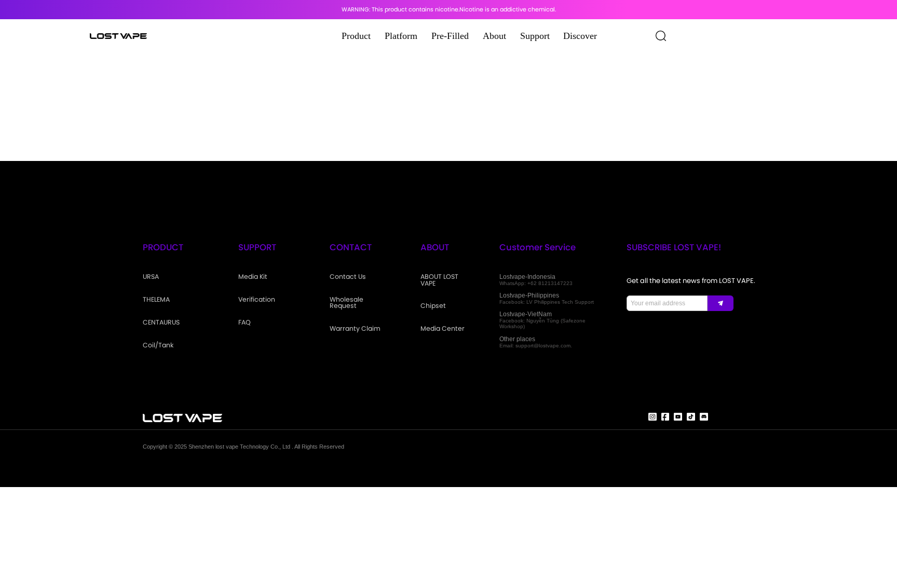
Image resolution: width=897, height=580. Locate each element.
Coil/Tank (158, 345)
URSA (151, 277)
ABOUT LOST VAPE (439, 280)
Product (356, 36)
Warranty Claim (355, 329)
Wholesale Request (346, 302)
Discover (580, 36)
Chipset (433, 306)
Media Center (442, 329)
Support (535, 36)
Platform (401, 36)
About (494, 36)
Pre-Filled (450, 36)
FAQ (244, 322)
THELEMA (156, 299)
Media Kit (252, 277)
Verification (256, 299)
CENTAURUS (161, 322)
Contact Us (348, 277)
